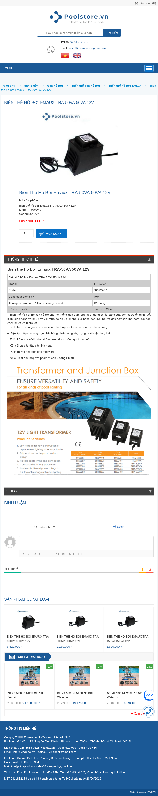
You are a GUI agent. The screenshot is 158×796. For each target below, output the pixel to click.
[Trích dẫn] (57, 554)
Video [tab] (11, 491)
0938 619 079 (79, 41)
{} (74, 553)
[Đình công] (40, 554)
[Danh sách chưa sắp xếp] (52, 554)
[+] (80, 553)
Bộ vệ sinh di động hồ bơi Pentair (25, 695)
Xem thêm (140, 713)
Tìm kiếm (112, 32)
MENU (9, 68)
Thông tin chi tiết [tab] (23, 259)
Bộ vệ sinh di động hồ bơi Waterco (75, 695)
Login (120, 526)
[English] (77, 55)
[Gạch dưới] (34, 554)
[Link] (69, 554)
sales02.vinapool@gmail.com (88, 48)
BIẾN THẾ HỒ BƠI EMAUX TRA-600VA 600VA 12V (28, 638)
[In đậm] (23, 554)
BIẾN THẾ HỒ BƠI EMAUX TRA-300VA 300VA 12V (78, 638)
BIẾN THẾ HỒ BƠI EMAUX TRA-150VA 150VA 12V (128, 638)
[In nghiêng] (29, 554)
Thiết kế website (138, 792)
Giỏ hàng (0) (147, 3)
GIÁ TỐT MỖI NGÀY (31, 656)
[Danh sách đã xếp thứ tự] (46, 554)
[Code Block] (63, 554)
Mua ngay (53, 233)
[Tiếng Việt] (65, 55)
